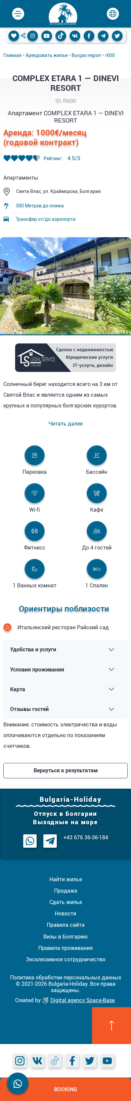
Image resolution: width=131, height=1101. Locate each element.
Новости (65, 913)
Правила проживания (65, 948)
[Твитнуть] (117, 35)
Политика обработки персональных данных (65, 977)
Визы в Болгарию (65, 936)
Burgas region (86, 55)
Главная (12, 55)
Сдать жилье (65, 902)
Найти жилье (65, 879)
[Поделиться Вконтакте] (75, 35)
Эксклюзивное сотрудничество (65, 959)
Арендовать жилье (47, 55)
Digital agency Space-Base (82, 1000)
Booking (65, 1089)
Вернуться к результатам (66, 770)
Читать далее (65, 423)
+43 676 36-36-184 (85, 837)
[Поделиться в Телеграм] (103, 35)
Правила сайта (66, 924)
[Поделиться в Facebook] (89, 35)
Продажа (65, 890)
